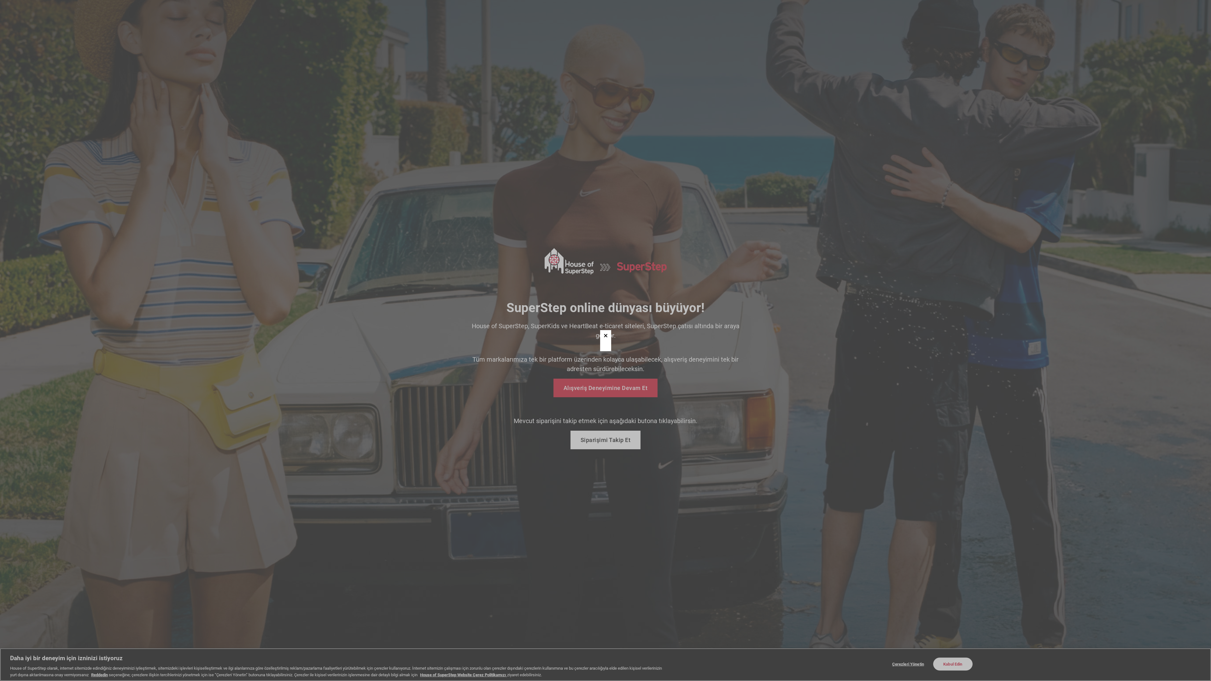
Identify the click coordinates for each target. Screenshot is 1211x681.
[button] (605, 335)
